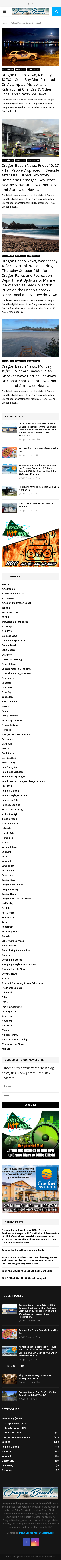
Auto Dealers (8, 589)
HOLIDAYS (7, 786)
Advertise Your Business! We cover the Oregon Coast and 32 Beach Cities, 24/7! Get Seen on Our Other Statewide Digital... (38, 469)
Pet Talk (6, 908)
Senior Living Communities (16, 950)
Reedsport (7, 927)
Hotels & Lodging (11, 805)
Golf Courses (9, 758)
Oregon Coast (9, 880)
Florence (6, 730)
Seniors (6, 955)
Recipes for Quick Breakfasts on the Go (23, 1250)
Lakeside (6, 828)
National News (9, 847)
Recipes (6, 922)
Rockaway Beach (10, 931)
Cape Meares (8, 650)
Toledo (5, 997)
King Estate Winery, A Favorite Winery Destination (35, 1377)
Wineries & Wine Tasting (14, 1039)
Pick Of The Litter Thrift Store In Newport (24, 1278)
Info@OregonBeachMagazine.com (36, 1533)
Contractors (8, 687)
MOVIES (5, 842)
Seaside (6, 936)
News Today (20, 70)
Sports (5, 978)
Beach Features (10, 612)
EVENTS (5, 706)
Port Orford (8, 913)
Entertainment (9, 701)
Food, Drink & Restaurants (16, 734)
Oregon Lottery (10, 889)
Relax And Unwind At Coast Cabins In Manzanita (27, 1271)
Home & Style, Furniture (14, 795)
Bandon (6, 608)
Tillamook (7, 992)
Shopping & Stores (12, 959)
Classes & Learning (12, 659)
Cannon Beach (9, 645)
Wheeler (6, 1030)
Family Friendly (10, 715)
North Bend (8, 870)
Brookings (7, 626)
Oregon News (33, 70)
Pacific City (7, 903)
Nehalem (6, 851)
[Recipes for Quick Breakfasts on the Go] (9, 452)
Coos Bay (6, 692)
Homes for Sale (10, 800)
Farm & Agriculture (12, 720)
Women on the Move (13, 1044)
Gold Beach (8, 753)
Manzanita (7, 837)
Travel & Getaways (12, 1006)
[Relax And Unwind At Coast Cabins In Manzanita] (9, 491)
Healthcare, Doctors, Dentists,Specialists (23, 781)
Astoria (5, 584)
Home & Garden (10, 790)
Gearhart (6, 748)
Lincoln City (8, 833)
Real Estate (8, 917)
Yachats (6, 1049)
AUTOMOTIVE (8, 598)
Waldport (7, 1020)
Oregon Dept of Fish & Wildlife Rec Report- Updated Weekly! (38, 1393)
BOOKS (5, 617)
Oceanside (7, 875)
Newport (6, 861)
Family (5, 711)
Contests (6, 683)
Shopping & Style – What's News (19, 964)
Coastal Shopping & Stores (16, 673)
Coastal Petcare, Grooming (16, 668)
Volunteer (7, 1016)
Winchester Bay (10, 1035)
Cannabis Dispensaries (14, 640)
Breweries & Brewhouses (15, 621)
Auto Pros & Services (13, 593)
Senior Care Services (13, 941)
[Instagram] (32, 4)
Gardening (7, 739)
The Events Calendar (12, 988)
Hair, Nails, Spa (9, 767)
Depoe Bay (7, 697)
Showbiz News (9, 973)
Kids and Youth (10, 823)
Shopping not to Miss (13, 969)
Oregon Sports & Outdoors (16, 898)
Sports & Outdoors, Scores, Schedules (22, 983)
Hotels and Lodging (12, 809)
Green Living (8, 762)
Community (8, 678)
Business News (9, 636)
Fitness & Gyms (10, 725)
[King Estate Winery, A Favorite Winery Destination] (9, 1379)
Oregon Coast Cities (12, 884)
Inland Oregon (9, 819)
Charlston (7, 654)
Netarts (6, 856)
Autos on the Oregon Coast (16, 603)
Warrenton (7, 1025)
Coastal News (8, 70)
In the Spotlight (10, 814)
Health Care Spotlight (13, 776)
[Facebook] (28, 4)
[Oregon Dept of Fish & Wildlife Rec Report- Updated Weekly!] (9, 1396)
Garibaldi (7, 744)
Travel (5, 1002)
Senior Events (9, 945)
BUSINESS (7, 631)
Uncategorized (9, 1011)
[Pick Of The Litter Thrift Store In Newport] (9, 508)
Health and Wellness (12, 772)
